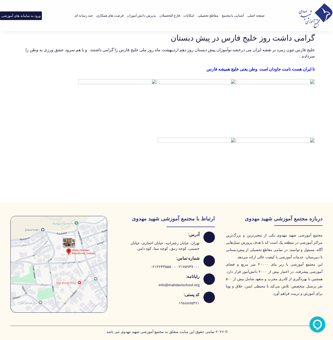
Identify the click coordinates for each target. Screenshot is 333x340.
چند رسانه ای (83, 15)
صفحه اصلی (256, 15)
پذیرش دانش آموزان (141, 15)
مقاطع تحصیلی (208, 15)
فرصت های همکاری (110, 15)
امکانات (188, 15)
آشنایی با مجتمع (233, 15)
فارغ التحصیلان (169, 15)
